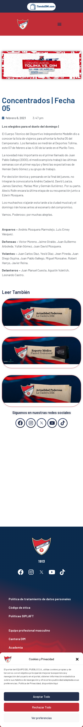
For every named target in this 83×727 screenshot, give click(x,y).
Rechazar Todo (41, 707)
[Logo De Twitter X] (41, 423)
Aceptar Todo (41, 696)
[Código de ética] (41, 607)
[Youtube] (52, 423)
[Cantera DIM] (41, 639)
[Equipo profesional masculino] (41, 630)
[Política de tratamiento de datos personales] (41, 599)
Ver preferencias (41, 718)
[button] (77, 659)
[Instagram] (31, 423)
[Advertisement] (41, 473)
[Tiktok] (63, 423)
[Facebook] (20, 423)
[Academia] (41, 647)
